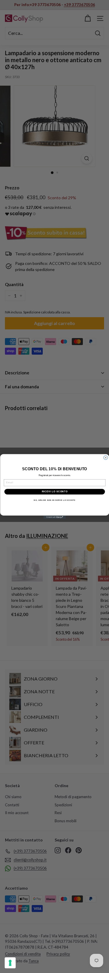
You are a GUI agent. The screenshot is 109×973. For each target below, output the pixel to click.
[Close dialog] (105, 457)
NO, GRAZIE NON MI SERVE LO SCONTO (54, 500)
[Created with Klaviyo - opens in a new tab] (54, 517)
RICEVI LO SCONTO (54, 491)
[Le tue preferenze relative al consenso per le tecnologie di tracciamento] (10, 962)
